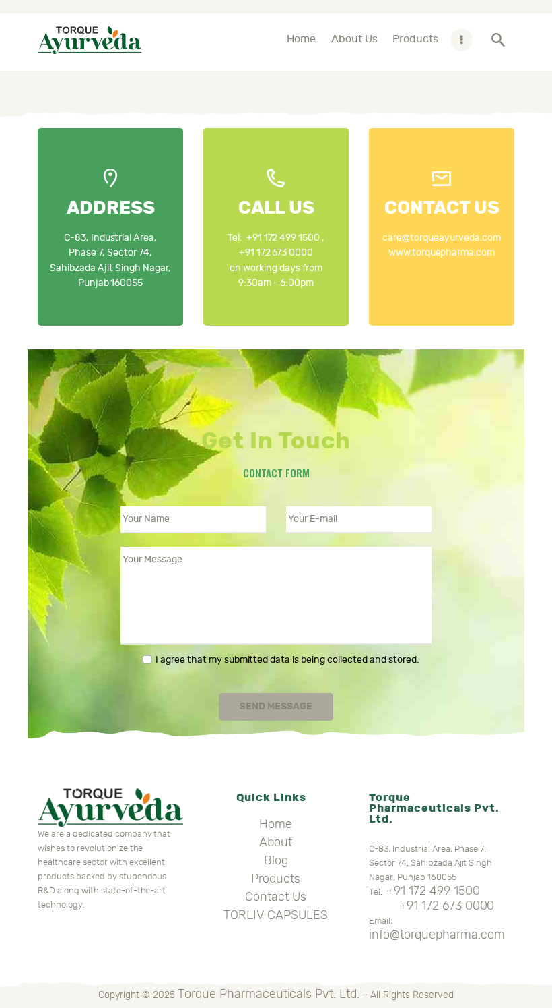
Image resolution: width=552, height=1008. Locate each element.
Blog (276, 860)
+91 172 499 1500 (283, 237)
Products (275, 878)
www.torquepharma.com (441, 252)
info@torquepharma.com (437, 934)
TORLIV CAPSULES (275, 915)
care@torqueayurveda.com (441, 237)
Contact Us (275, 896)
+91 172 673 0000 (276, 252)
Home (275, 824)
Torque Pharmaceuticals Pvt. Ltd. (268, 994)
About (275, 842)
